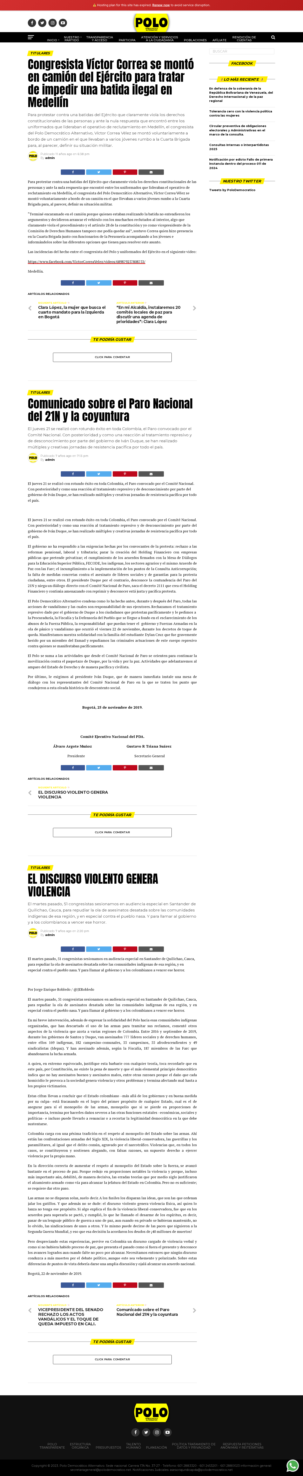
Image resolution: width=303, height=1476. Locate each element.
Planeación (156, 1447)
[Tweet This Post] (98, 172)
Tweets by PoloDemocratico (232, 190)
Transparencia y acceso (99, 38)
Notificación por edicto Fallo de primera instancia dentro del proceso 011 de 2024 (241, 164)
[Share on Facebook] (73, 172)
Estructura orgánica (80, 1445)
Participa (127, 40)
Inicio (52, 40)
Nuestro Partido (71, 38)
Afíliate (220, 40)
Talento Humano (133, 1445)
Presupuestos (108, 1447)
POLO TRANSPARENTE (52, 1445)
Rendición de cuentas (244, 38)
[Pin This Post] (125, 172)
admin (50, 158)
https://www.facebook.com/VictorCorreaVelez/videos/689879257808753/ (86, 261)
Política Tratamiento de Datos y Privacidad (194, 1445)
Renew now (161, 5)
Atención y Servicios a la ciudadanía (159, 38)
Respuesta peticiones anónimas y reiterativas (242, 1445)
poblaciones (195, 40)
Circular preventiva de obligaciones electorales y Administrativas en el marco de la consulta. (237, 130)
